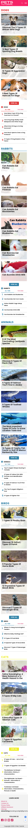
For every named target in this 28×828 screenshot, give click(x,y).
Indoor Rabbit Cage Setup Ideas (13, 304)
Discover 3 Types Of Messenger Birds (14, 648)
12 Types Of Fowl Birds (11, 638)
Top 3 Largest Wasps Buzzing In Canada (15, 469)
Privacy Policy (5, 805)
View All (14, 103)
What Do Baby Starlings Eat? (14, 634)
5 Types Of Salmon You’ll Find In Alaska (14, 484)
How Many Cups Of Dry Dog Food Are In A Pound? (13, 114)
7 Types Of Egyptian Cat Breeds (15, 766)
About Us (4, 801)
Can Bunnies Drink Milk (12, 310)
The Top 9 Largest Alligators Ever (13, 490)
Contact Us (4, 803)
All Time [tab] (7, 110)
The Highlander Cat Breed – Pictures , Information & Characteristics (13, 780)
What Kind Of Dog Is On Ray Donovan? (13, 127)
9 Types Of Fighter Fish (12, 496)
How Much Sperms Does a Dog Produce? (14, 134)
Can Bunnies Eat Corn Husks (14, 299)
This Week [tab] (20, 110)
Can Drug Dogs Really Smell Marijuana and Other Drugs (13, 121)
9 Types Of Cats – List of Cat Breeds (13, 760)
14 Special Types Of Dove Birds (14, 643)
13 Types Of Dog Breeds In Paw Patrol (14, 140)
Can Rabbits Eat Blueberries (13, 295)
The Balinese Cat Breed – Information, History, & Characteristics (12, 772)
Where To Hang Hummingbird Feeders (14, 628)
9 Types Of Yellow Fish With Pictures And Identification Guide (13, 476)
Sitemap (4, 809)
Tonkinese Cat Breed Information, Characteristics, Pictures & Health (14, 789)
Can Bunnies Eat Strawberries (14, 314)
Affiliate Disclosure (7, 807)
